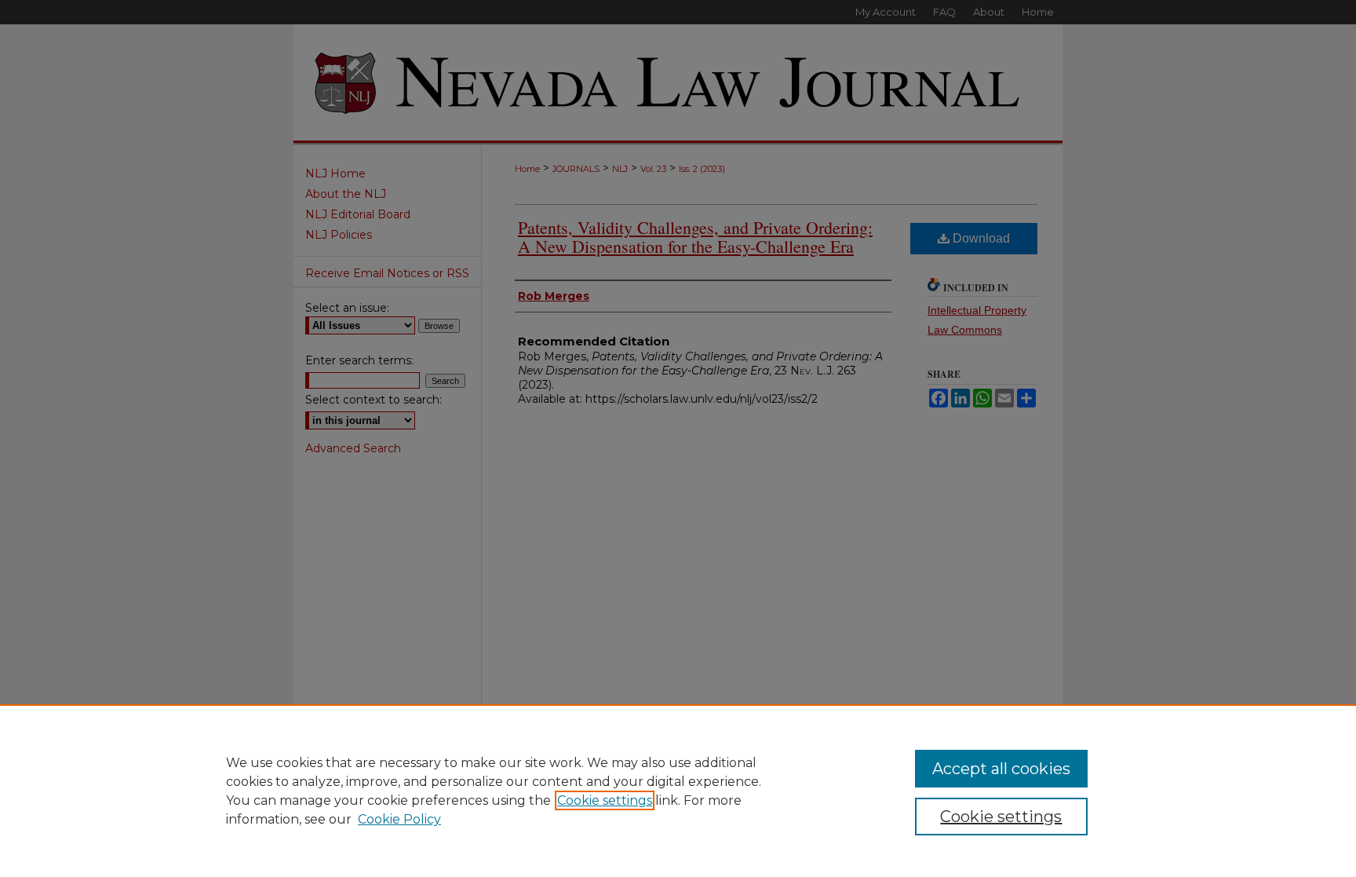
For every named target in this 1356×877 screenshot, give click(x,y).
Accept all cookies (1001, 768)
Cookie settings (604, 800)
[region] (678, 790)
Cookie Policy (399, 819)
